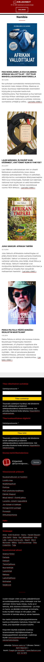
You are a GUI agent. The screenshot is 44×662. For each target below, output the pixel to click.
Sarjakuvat (7, 585)
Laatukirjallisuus (9, 578)
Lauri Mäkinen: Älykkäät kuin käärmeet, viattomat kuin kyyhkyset (22, 161)
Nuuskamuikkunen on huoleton (15, 477)
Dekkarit (6, 561)
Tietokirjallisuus (9, 564)
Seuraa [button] (36, 462)
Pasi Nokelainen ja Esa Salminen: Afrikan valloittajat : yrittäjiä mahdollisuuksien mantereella (19, 74)
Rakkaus (6, 574)
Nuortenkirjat (8, 567)
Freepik (12, 650)
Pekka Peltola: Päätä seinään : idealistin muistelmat (18, 331)
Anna (5, 535)
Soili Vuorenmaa (24, 542)
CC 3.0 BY (22, 653)
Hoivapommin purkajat (12, 508)
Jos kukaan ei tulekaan (12, 504)
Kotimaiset (7, 581)
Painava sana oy (18, 645)
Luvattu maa (8, 480)
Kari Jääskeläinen (26, 537)
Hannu (23, 535)
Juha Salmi (7, 537)
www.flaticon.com (33, 650)
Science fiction (9, 554)
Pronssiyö (6, 511)
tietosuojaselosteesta (16, 637)
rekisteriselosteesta (10, 640)
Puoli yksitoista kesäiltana (13, 491)
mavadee (21, 650)
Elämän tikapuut (9, 494)
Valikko (22, 10)
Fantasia (6, 557)
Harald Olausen (34, 535)
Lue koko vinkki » (35, 102)
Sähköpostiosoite (11, 389)
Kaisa (15, 537)
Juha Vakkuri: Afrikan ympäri (17, 246)
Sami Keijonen (21, 648)
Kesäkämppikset (9, 484)
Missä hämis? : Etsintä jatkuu (14, 497)
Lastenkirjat (7, 571)
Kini (35, 537)
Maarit (27, 540)
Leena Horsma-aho (15, 540)
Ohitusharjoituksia (10, 515)
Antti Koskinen (14, 535)
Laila (4, 540)
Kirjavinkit (24, 2)
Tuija (14, 545)
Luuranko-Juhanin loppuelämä (15, 501)
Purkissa (6, 487)
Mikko (14, 542)
